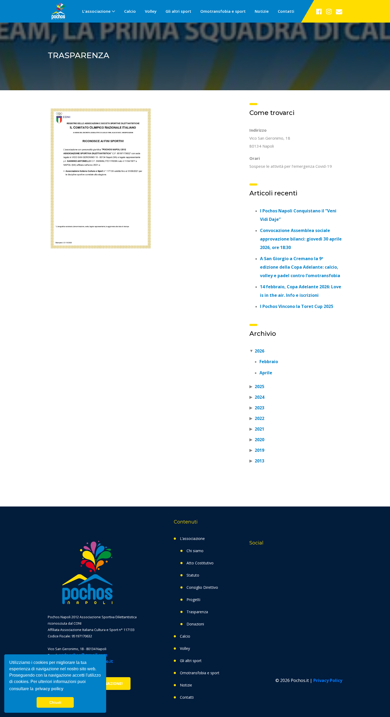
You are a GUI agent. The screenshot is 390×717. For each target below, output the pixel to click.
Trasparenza (197, 611)
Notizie (262, 11)
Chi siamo (195, 550)
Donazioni (195, 623)
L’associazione (96, 11)
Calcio (130, 11)
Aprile (265, 373)
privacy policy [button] (49, 688)
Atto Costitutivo (200, 562)
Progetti (193, 599)
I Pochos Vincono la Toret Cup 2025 (296, 306)
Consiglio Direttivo (202, 587)
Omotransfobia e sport (223, 11)
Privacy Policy (327, 680)
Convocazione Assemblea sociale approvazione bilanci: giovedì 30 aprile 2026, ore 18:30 (301, 238)
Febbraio (268, 361)
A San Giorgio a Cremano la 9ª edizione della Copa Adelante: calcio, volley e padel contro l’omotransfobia (300, 267)
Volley (151, 11)
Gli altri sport (178, 11)
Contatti (286, 11)
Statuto (193, 575)
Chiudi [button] (55, 702)
